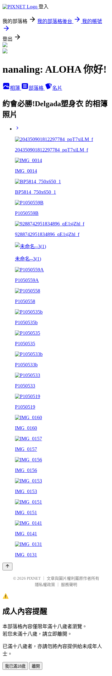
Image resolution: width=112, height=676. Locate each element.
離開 (36, 666)
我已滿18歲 (15, 666)
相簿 (15, 88)
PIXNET (34, 578)
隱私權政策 (45, 584)
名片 (57, 88)
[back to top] (7, 566)
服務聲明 (69, 584)
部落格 (37, 88)
